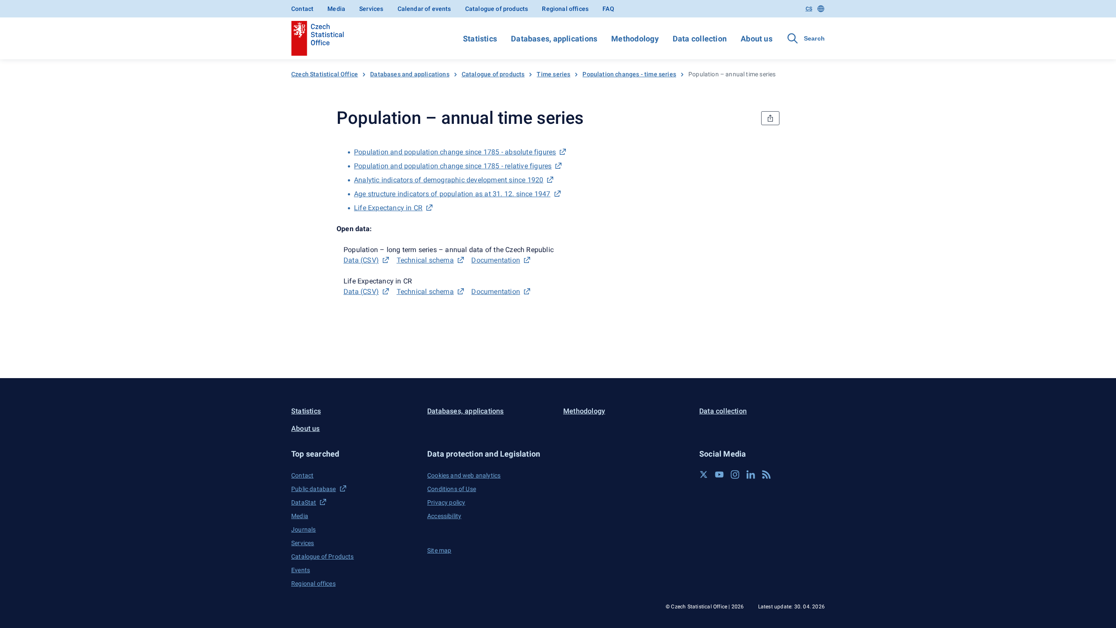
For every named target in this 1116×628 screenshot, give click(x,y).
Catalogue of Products (322, 556)
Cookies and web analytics (463, 475)
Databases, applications (554, 38)
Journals (303, 529)
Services (371, 8)
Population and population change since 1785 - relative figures (452, 166)
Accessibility (444, 515)
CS (809, 9)
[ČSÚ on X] (703, 474)
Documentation (495, 260)
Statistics (480, 38)
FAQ (608, 8)
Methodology (634, 38)
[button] (354, 454)
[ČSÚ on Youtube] (719, 474)
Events (300, 570)
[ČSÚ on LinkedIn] (750, 474)
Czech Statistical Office (324, 74)
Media (336, 8)
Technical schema (425, 260)
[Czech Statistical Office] (317, 38)
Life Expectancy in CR (388, 208)
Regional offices (565, 8)
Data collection (700, 38)
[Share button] (770, 118)
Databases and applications (409, 74)
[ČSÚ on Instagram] (735, 474)
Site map (439, 550)
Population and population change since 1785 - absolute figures (455, 152)
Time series (553, 74)
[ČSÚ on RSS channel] (766, 474)
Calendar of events (424, 8)
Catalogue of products (496, 8)
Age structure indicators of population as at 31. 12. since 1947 (452, 194)
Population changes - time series (629, 74)
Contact (302, 8)
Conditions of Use (451, 488)
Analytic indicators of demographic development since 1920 (448, 180)
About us (756, 38)
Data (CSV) (361, 260)
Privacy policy (446, 502)
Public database (313, 488)
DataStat (303, 502)
